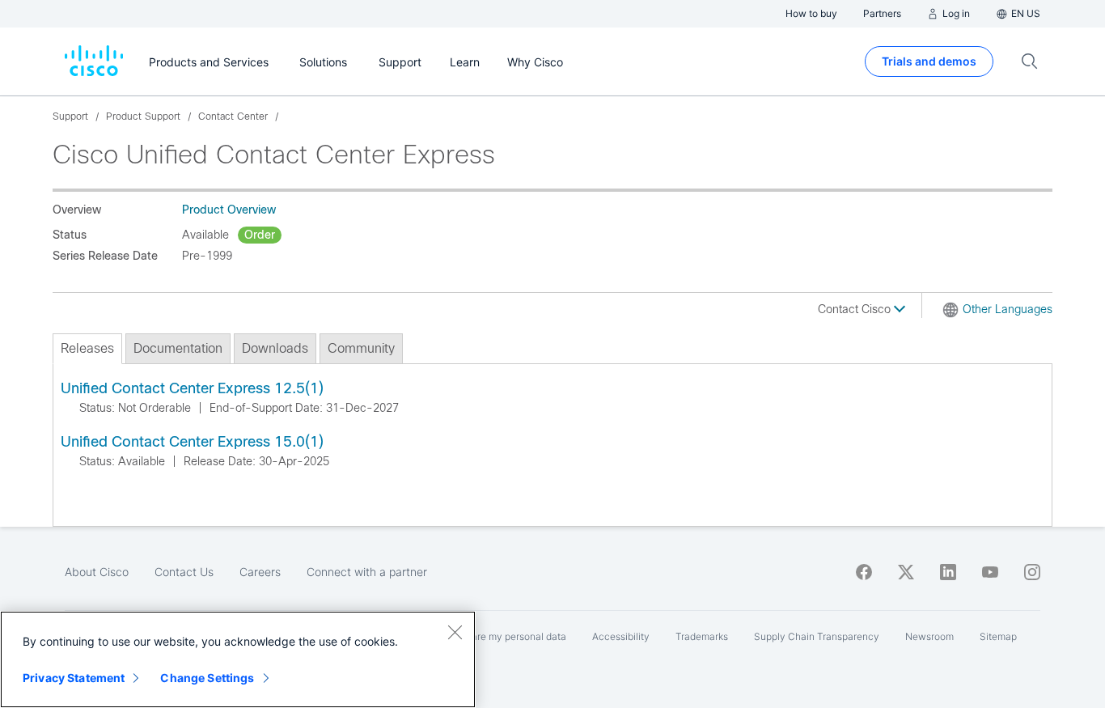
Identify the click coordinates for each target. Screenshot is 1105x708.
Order (259, 234)
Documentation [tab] (177, 348)
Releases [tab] (87, 348)
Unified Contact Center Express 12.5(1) (192, 388)
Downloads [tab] (275, 348)
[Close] (455, 632)
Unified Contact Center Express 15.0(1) (192, 442)
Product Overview (229, 209)
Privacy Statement (74, 678)
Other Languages (1007, 309)
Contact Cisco (856, 309)
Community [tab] (361, 348)
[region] (238, 659)
